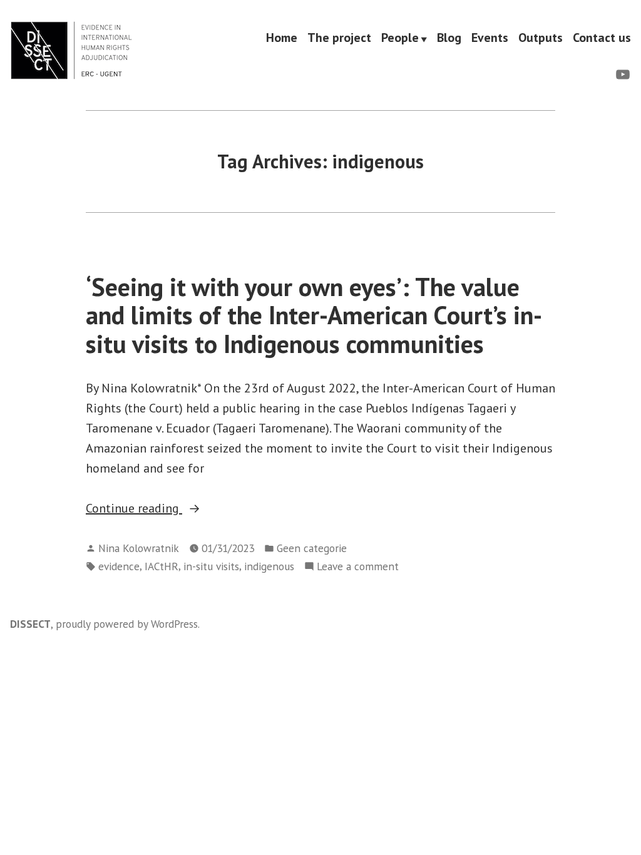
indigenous (269, 566)
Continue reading (172, 508)
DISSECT (30, 624)
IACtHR (161, 566)
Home (281, 38)
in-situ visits (211, 566)
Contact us (602, 38)
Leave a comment (358, 566)
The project (339, 38)
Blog (449, 38)
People (400, 38)
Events (489, 38)
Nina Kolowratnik (138, 548)
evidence (119, 566)
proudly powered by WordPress (127, 624)
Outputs (540, 38)
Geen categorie (312, 548)
